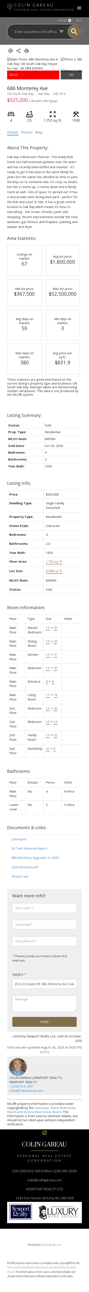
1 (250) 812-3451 (21, 1086)
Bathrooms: (19, 771)
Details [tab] (12, 132)
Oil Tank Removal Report (29, 848)
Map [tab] (39, 132)
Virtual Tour (20, 876)
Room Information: (26, 607)
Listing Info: (19, 483)
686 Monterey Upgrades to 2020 (35, 858)
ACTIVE (62, 20)
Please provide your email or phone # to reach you (39, 958)
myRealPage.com (51, 1244)
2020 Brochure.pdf (24, 867)
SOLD (79, 20)
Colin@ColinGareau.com (26, 1091)
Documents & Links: (27, 827)
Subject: (18, 974)
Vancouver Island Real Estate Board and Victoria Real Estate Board (41, 1110)
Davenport (19, 839)
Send (44, 1022)
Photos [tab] (27, 132)
